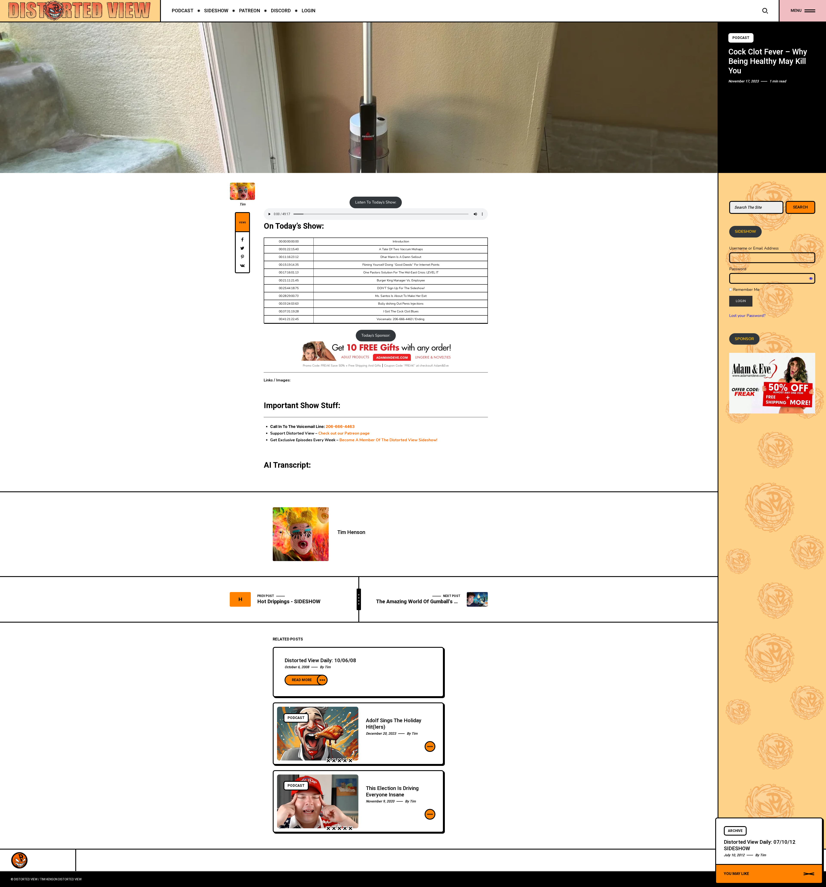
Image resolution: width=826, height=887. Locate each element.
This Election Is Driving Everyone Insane (392, 792)
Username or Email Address (754, 248)
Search (800, 207)
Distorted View (70, 879)
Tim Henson (351, 532)
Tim (242, 204)
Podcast (740, 37)
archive (735, 830)
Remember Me (746, 289)
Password (737, 268)
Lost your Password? (747, 315)
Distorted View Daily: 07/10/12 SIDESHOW (759, 845)
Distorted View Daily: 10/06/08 (320, 660)
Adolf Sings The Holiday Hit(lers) (393, 724)
